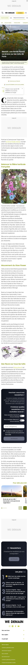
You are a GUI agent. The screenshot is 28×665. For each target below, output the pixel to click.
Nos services (6, 630)
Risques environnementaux (19, 17)
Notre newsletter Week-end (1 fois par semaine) (11, 420)
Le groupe (5, 639)
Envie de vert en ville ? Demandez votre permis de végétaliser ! (11, 501)
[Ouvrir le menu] (2, 13)
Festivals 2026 (17, 22)
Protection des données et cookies (9, 662)
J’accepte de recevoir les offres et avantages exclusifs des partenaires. (14, 432)
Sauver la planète (4, 17)
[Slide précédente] (20, 508)
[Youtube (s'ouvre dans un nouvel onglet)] (18, 626)
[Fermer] (22, 88)
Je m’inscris (14, 559)
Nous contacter (5, 653)
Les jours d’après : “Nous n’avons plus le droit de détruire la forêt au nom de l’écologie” (15, 591)
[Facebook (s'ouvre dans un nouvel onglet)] (15, 626)
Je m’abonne (20, 12)
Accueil (3, 26)
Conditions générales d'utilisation (8, 659)
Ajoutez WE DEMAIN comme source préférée (15, 84)
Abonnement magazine (6, 650)
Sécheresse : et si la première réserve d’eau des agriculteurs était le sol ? (15, 613)
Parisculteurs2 (18, 367)
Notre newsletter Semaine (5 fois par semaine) (11, 416)
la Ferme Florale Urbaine (13, 141)
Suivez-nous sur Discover (15, 81)
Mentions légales (5, 644)
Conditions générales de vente (8, 647)
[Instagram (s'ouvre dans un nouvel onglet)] (9, 626)
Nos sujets (5, 634)
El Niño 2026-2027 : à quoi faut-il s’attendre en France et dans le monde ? (16, 598)
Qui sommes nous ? (6, 656)
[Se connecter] (26, 13)
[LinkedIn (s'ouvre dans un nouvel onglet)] (12, 626)
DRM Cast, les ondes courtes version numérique (16, 577)
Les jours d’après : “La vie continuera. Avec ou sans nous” (15, 606)
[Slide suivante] (25, 508)
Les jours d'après (8, 22)
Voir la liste (8, 434)
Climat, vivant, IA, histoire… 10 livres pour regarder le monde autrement (15, 584)
